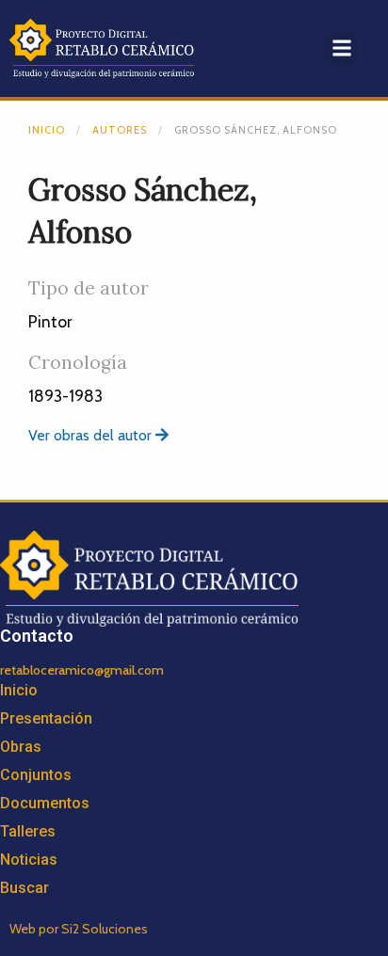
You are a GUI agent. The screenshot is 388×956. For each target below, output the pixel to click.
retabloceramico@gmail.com (82, 669)
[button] (341, 48)
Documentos (44, 803)
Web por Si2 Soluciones (78, 928)
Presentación (46, 718)
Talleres (28, 831)
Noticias (28, 859)
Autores (119, 129)
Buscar (24, 888)
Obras (20, 747)
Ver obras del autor (91, 435)
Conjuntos (36, 775)
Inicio (46, 129)
